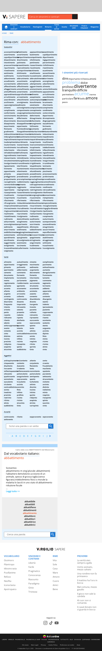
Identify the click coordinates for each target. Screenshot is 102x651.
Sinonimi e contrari (14, 27)
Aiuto (78, 645)
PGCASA (44, 639)
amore (91, 98)
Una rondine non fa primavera (87, 575)
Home (6, 27)
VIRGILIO (11, 639)
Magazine (95, 27)
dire (65, 78)
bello (82, 98)
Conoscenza (34, 575)
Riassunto (33, 579)
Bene (55, 589)
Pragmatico (34, 571)
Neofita (7, 581)
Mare (55, 572)
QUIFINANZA (86, 639)
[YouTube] (56, 623)
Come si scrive (56, 27)
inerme (92, 94)
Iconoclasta (9, 585)
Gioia (31, 587)
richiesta (84, 78)
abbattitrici (29, 524)
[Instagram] (45, 623)
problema (71, 82)
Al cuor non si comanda (84, 601)
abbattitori (29, 519)
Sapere (17, 16)
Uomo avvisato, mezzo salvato (85, 568)
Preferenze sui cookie (67, 645)
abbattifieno (30, 507)
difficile (82, 90)
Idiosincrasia (10, 568)
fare (77, 98)
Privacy (43, 645)
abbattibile (29, 501)
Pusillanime (10, 572)
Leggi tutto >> (13, 491)
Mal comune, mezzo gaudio (87, 588)
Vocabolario (25, 27)
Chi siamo (25, 645)
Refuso (7, 576)
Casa (55, 568)
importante (74, 78)
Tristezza (32, 591)
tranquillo (69, 90)
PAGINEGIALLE (20, 639)
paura (64, 102)
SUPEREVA (51, 642)
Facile (31, 566)
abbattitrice (30, 521)
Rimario (48, 27)
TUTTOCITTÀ (64, 639)
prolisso (67, 87)
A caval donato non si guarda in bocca (86, 608)
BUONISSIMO (95, 639)
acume (81, 93)
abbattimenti (29, 510)
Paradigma (33, 583)
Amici (55, 585)
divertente (85, 86)
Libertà (31, 562)
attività (92, 78)
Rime (11, 33)
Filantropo (9, 564)
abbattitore (29, 516)
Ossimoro (9, 560)
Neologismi (37, 27)
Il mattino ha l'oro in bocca (87, 581)
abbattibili (30, 504)
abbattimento (30, 513)
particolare (67, 98)
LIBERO (4, 639)
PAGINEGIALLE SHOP (33, 639)
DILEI (71, 639)
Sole (55, 564)
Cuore (56, 581)
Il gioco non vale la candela (86, 595)
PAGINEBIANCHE (53, 639)
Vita (55, 560)
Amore (56, 576)
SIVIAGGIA (77, 639)
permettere (68, 94)
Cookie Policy (53, 645)
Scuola (64, 27)
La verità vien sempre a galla (84, 561)
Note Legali (34, 645)
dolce (84, 83)
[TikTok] (51, 623)
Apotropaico (10, 589)
